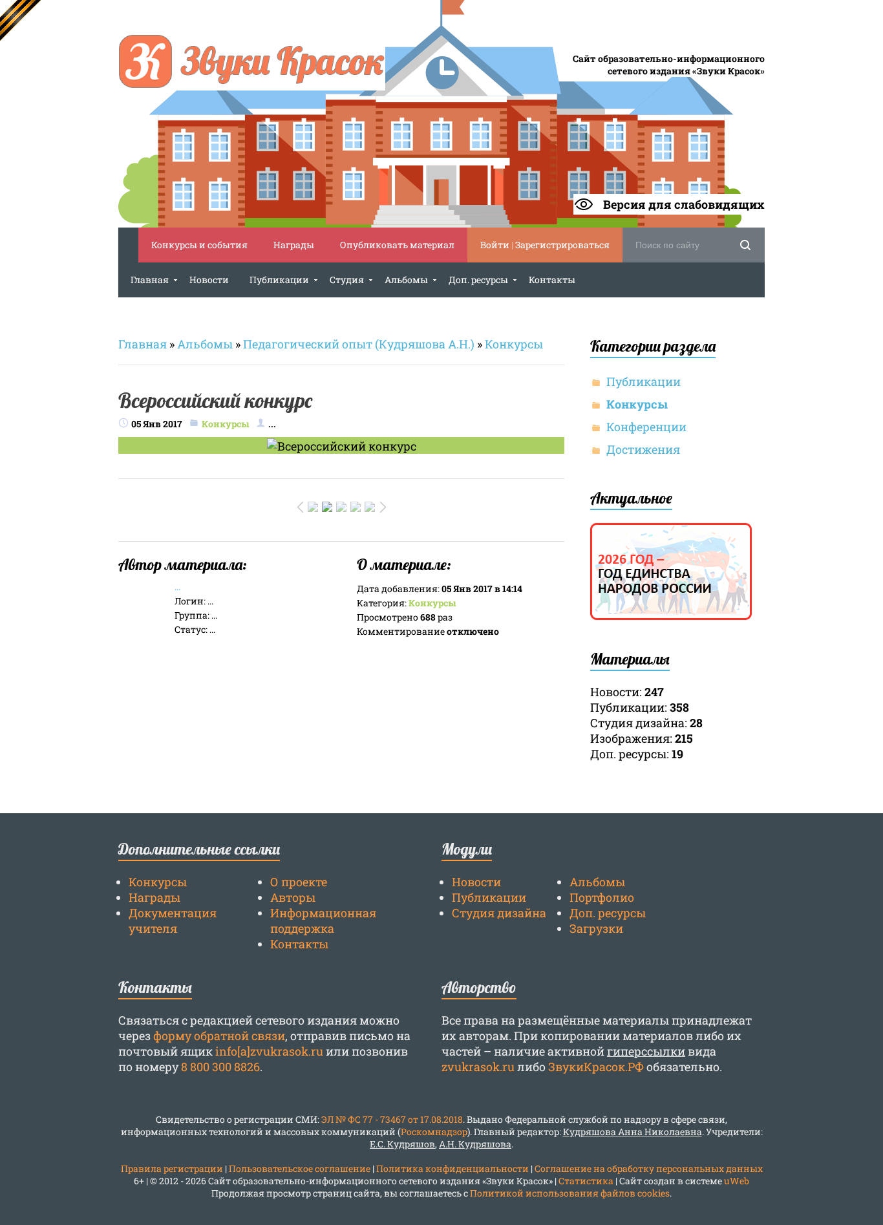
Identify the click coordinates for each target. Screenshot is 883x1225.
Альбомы (205, 344)
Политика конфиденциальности (452, 1168)
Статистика (586, 1181)
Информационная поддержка (323, 920)
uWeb (736, 1181)
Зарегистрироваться (562, 245)
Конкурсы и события (199, 245)
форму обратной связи (219, 1035)
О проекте (298, 881)
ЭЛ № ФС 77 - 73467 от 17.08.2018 (392, 1119)
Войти (494, 245)
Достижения (643, 449)
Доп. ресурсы (607, 913)
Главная (142, 344)
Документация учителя (173, 920)
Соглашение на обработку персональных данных (649, 1168)
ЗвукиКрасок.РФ (596, 1066)
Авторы (292, 897)
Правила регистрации (172, 1168)
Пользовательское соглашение (299, 1168)
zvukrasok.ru (478, 1066)
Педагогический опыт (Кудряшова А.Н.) (358, 344)
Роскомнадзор (434, 1131)
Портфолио (601, 897)
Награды (293, 245)
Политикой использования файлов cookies (570, 1193)
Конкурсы (514, 344)
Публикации (643, 381)
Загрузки (596, 928)
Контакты (299, 944)
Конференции (646, 426)
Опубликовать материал (397, 245)
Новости (476, 881)
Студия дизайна (499, 913)
